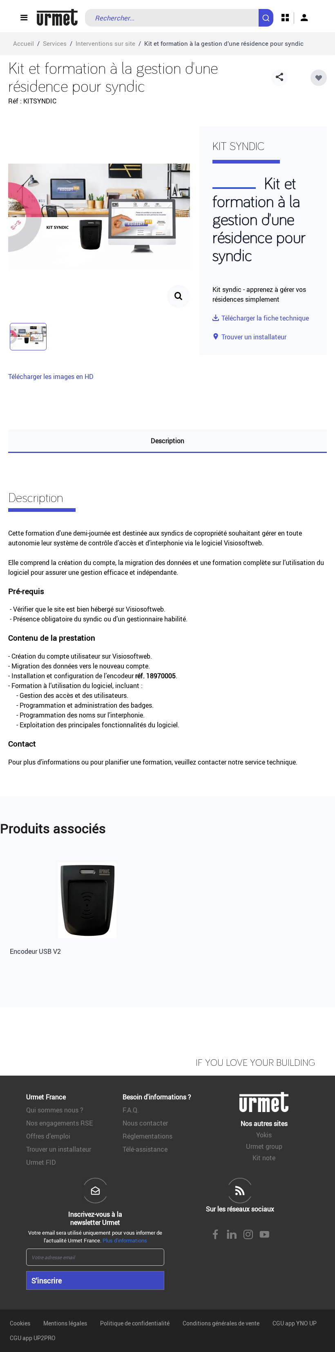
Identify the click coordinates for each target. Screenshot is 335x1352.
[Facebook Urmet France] (215, 1235)
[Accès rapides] (285, 18)
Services (55, 43)
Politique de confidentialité (135, 1323)
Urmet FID (41, 1162)
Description (167, 440)
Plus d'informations (125, 1240)
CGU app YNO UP (294, 1323)
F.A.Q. (131, 1109)
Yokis (264, 1134)
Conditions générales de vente (221, 1323)
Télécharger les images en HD (51, 376)
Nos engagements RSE (59, 1123)
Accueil (23, 43)
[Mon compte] (304, 18)
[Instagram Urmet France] (248, 1235)
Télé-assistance (145, 1149)
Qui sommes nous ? (54, 1109)
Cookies (20, 1323)
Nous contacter (145, 1123)
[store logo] (57, 17)
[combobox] (179, 18)
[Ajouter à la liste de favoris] (318, 78)
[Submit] (267, 13)
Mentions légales (65, 1323)
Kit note (263, 1157)
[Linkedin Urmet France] (232, 1235)
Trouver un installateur (253, 336)
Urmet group (264, 1146)
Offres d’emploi (48, 1136)
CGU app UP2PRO (33, 1338)
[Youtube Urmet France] (264, 1235)
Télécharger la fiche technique (265, 318)
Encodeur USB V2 (35, 951)
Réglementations (147, 1136)
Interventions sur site (105, 43)
